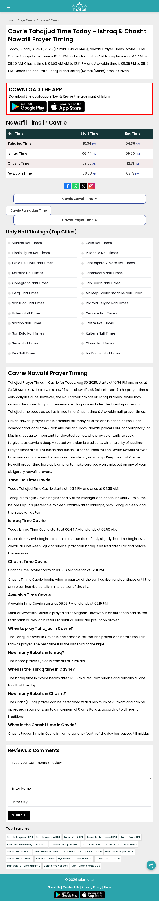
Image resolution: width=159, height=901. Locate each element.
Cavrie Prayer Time (77, 219)
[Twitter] (83, 186)
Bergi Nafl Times (25, 293)
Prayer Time (25, 20)
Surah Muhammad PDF (102, 837)
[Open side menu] (8, 6)
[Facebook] (67, 186)
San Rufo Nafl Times (28, 333)
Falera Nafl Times (26, 313)
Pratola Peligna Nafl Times (107, 303)
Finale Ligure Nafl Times (31, 252)
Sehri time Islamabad (85, 866)
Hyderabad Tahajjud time (75, 859)
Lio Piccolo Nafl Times (103, 353)
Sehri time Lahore (19, 851)
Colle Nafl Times (99, 243)
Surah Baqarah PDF (20, 837)
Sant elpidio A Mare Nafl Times (110, 263)
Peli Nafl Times (24, 353)
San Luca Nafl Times (28, 303)
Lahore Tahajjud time (65, 844)
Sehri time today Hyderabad (83, 851)
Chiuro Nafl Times (100, 343)
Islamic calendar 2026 (97, 844)
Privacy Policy (91, 887)
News (108, 887)
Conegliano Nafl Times (30, 283)
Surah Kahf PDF (73, 837)
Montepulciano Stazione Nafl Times (114, 293)
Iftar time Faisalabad (47, 851)
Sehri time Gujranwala (119, 851)
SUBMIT (19, 815)
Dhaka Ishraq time (108, 859)
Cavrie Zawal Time (77, 198)
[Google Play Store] (28, 106)
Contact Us (71, 887)
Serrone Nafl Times (27, 273)
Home (9, 20)
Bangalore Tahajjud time (23, 866)
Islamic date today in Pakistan (27, 844)
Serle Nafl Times (25, 343)
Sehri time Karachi (56, 866)
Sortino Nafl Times (27, 323)
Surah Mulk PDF (130, 837)
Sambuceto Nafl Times (104, 273)
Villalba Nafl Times (27, 243)
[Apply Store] (66, 106)
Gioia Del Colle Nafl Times (32, 263)
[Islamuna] (79, 6)
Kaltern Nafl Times (101, 333)
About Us (53, 887)
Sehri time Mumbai (19, 859)
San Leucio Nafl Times (103, 283)
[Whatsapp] (75, 186)
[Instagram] (91, 186)
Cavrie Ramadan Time (28, 210)
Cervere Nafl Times (101, 313)
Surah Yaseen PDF (48, 837)
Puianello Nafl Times (102, 252)
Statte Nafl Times (100, 323)
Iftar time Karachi (125, 844)
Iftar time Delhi (45, 859)
